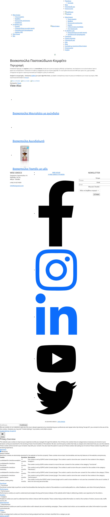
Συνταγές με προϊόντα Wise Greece (76, 46)
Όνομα (98, 178)
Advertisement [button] (4, 502)
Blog (66, 5)
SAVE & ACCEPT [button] (4, 516)
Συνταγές (70, 3)
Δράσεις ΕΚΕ (19, 32)
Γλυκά (19, 83)
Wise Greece (16, 15)
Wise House (16, 34)
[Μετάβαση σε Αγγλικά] (68, 14)
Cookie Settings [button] (5, 431)
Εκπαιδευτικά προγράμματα (24, 30)
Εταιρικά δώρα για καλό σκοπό (24, 28)
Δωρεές (17, 26)
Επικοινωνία (69, 9)
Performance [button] (4, 489)
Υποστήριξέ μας (70, 7)
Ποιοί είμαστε (19, 17)
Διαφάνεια (18, 22)
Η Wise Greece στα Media (75, 27)
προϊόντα (33, 75)
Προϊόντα (68, 1)
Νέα (14, 36)
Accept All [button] (13, 431)
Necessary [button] (3, 449)
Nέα (66, 42)
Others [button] (2, 510)
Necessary (4, 451)
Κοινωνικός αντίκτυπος (22, 21)
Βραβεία (17, 19)
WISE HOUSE (56, 172)
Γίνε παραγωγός (72, 29)
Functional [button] (3, 483)
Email (98, 182)
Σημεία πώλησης (70, 38)
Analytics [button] (2, 495)
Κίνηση (27, 77)
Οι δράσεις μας (17, 24)
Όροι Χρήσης (61, 421)
